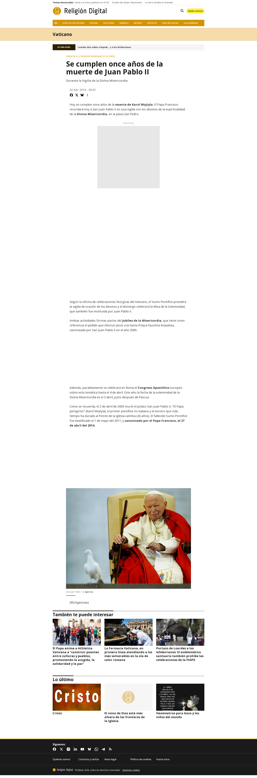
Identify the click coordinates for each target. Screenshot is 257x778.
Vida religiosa (170, 23)
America (124, 23)
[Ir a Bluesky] (90, 749)
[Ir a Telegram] (104, 749)
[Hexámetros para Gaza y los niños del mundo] (180, 697)
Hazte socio (163, 759)
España (94, 23)
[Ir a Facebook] (55, 749)
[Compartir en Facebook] (71, 95)
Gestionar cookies (131, 770)
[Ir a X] (62, 749)
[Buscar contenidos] (181, 11)
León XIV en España (73, 23)
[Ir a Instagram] (69, 749)
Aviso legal (110, 759)
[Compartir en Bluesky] (82, 95)
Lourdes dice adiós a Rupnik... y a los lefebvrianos (104, 47)
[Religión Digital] (80, 11)
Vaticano (108, 23)
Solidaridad (191, 23)
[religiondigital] (63, 769)
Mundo (138, 23)
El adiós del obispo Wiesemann (127, 2)
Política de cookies (140, 759)
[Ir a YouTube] (83, 749)
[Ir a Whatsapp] (97, 749)
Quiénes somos (61, 759)
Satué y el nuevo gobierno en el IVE (92, 2)
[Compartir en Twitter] (77, 95)
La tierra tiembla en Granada (159, 2)
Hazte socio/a (195, 10)
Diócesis (152, 23)
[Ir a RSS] (111, 749)
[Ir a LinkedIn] (76, 749)
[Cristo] (77, 697)
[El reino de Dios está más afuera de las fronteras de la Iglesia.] (128, 697)
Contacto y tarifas (89, 759)
